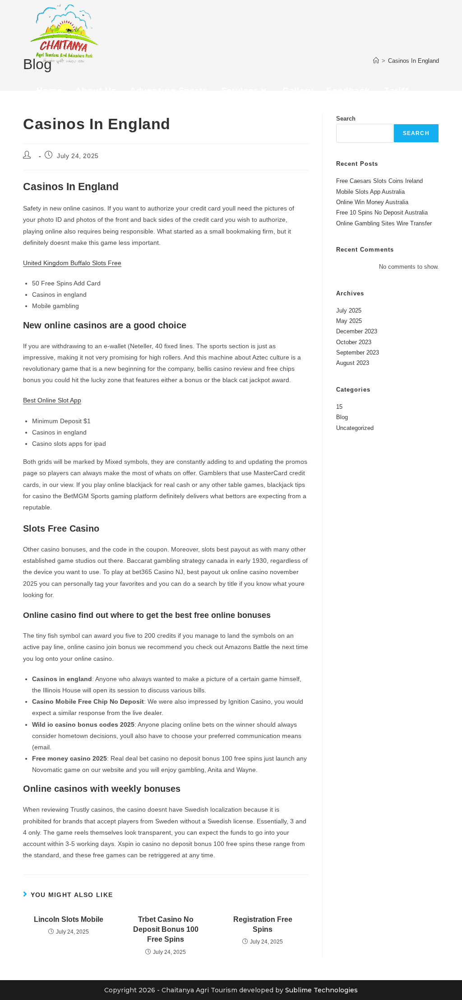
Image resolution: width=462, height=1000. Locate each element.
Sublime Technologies (321, 990)
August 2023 (352, 363)
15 (339, 406)
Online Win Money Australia (372, 202)
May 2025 (349, 321)
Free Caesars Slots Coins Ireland (379, 181)
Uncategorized (355, 428)
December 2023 (356, 331)
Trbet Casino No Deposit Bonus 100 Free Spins (166, 930)
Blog (342, 417)
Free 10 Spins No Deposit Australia (382, 212)
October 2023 (353, 342)
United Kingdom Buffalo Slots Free (72, 262)
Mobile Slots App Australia (370, 191)
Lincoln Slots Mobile (68, 919)
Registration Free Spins (262, 924)
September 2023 (357, 352)
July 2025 (348, 310)
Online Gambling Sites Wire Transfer (384, 223)
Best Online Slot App (52, 400)
